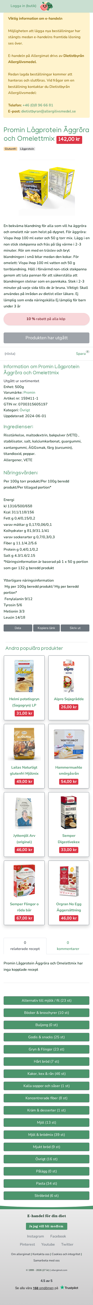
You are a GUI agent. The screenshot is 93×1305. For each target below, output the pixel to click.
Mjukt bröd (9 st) (46, 1146)
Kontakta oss (41, 1254)
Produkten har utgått (47, 338)
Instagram (35, 1236)
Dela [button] (18, 628)
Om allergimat (20, 1254)
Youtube (48, 1244)
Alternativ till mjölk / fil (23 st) (47, 1000)
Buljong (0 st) (46, 1024)
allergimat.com (59, 1270)
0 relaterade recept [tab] (25, 945)
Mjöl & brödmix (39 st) (46, 1134)
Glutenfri (10, 149)
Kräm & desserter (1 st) (46, 1110)
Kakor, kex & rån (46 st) (47, 1073)
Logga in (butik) (23, 5)
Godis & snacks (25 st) (46, 1037)
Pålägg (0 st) (46, 1171)
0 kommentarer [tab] (68, 945)
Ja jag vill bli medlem (46, 1226)
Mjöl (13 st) (46, 1122)
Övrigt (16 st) (46, 1159)
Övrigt (25, 410)
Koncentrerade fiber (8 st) (46, 1098)
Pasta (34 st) (46, 1183)
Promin (29, 392)
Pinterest (27, 1244)
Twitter (67, 1244)
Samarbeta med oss (46, 1260)
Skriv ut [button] (75, 628)
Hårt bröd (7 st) (46, 1061)
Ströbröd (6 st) (47, 1195)
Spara (81, 353)
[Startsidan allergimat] (46, 6)
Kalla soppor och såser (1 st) (46, 1085)
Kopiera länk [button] (46, 628)
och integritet (71, 1254)
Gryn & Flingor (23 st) (46, 1049)
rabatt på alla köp (45, 318)
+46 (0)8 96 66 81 (38, 105)
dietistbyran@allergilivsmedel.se (48, 111)
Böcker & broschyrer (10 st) (46, 1012)
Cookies (57, 1254)
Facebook (58, 1236)
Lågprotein (27, 149)
